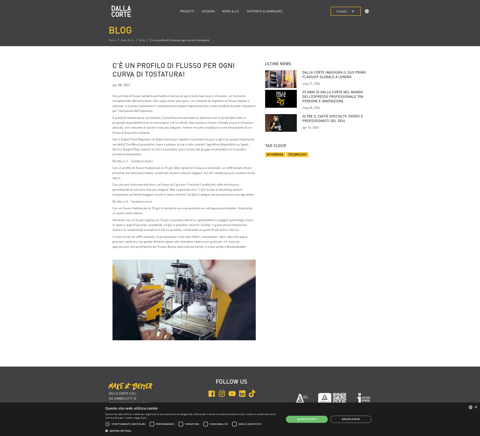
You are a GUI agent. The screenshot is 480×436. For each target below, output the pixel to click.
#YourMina (275, 154)
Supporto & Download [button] (264, 11)
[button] (366, 12)
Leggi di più (140, 417)
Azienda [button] (208, 11)
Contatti (342, 11)
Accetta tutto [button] (306, 419)
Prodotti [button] (187, 11)
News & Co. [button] (230, 11)
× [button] (475, 407)
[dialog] (240, 419)
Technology (297, 154)
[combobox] (470, 407)
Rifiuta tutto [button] (351, 419)
